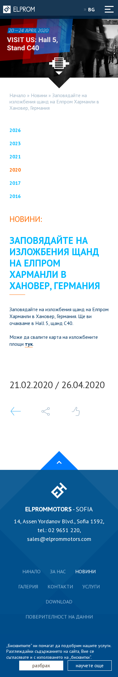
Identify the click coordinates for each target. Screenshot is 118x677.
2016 (15, 196)
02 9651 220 (64, 530)
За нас (58, 571)
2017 (15, 183)
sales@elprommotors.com (59, 538)
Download (59, 601)
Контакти (60, 586)
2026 (15, 130)
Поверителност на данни (59, 617)
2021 (15, 156)
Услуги (91, 586)
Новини (39, 95)
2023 (15, 143)
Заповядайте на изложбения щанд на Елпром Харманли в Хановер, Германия (54, 101)
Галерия (28, 586)
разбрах (41, 665)
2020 (15, 170)
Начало (17, 95)
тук (29, 344)
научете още (90, 665)
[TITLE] (45, 411)
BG (92, 9)
